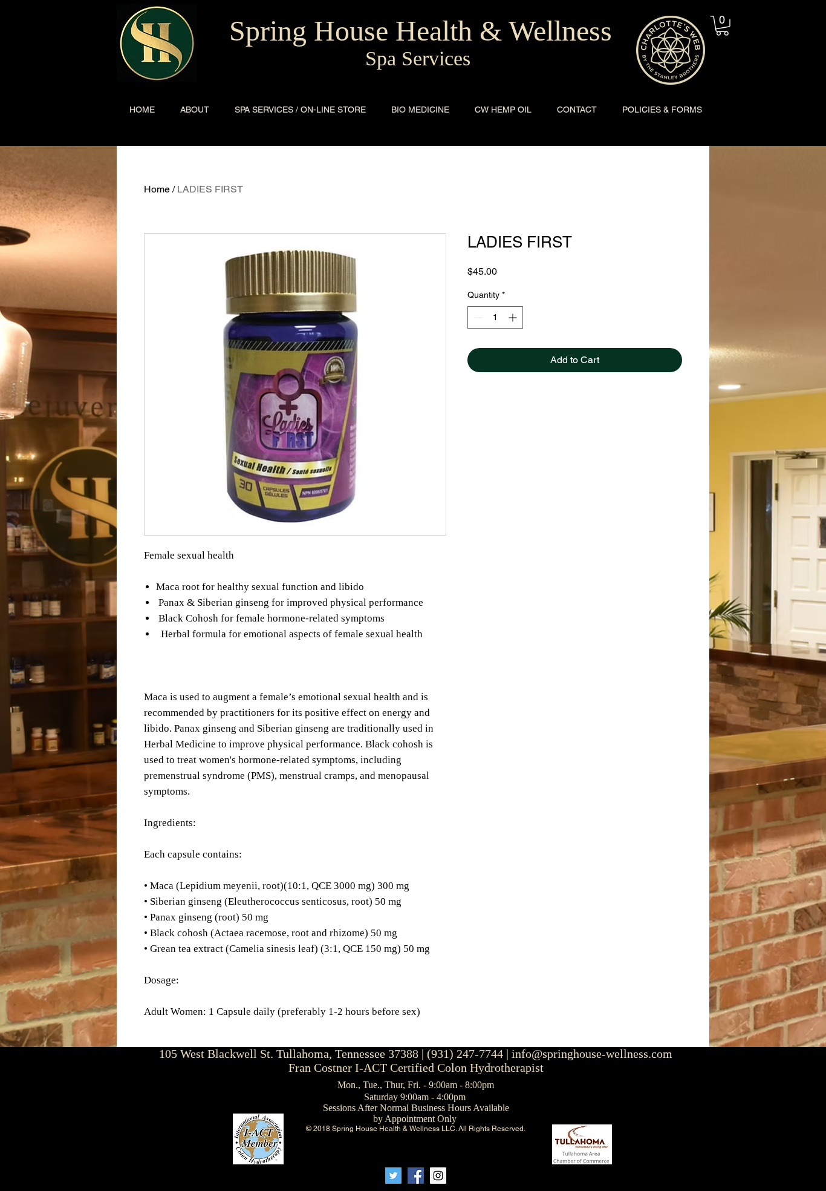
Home (157, 189)
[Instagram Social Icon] (438, 1175)
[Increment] (513, 317)
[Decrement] (476, 317)
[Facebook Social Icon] (416, 1175)
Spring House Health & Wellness (420, 31)
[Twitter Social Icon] (393, 1175)
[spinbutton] (495, 317)
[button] (722, 26)
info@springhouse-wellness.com (592, 1053)
